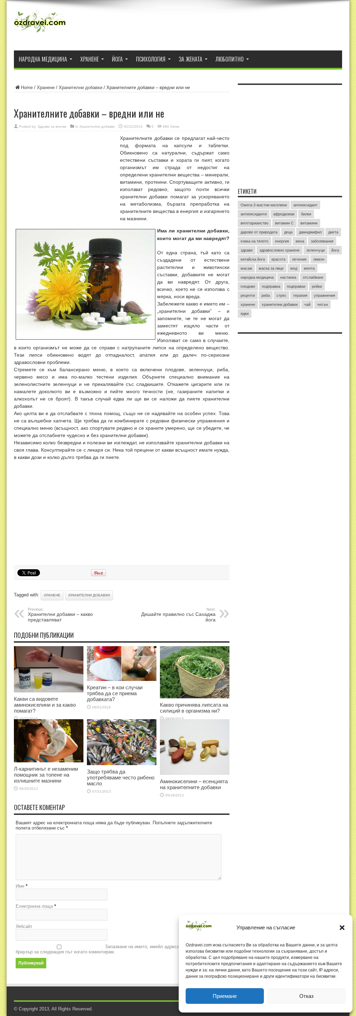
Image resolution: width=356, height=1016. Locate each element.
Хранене (89, 59)
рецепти (248, 295)
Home (27, 87)
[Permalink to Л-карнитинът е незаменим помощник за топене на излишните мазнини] (48, 760)
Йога (117, 59)
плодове (248, 286)
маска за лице (271, 268)
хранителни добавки (89, 595)
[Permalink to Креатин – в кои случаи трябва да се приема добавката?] (121, 679)
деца (288, 232)
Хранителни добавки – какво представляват (60, 614)
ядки (245, 313)
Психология (150, 59)
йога (335, 250)
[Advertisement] (66, 179)
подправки (296, 286)
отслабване (313, 277)
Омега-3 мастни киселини (264, 205)
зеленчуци (315, 250)
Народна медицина (43, 59)
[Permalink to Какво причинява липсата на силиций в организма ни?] (194, 696)
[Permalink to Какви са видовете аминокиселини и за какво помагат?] (48, 690)
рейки (317, 286)
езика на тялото (254, 241)
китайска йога (253, 259)
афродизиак (283, 214)
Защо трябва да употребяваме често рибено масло (120, 777)
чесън (322, 304)
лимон (318, 259)
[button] (342, 927)
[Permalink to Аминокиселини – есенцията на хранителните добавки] (194, 773)
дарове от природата (259, 232)
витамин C (284, 223)
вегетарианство (254, 223)
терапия (300, 295)
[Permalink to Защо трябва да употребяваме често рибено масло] (121, 763)
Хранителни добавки (80, 87)
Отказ (306, 996)
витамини (308, 223)
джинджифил (310, 232)
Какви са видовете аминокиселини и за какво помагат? (45, 705)
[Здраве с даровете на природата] (40, 33)
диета (333, 232)
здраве (247, 250)
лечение (299, 259)
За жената (190, 59)
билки (306, 214)
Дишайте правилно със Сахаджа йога (178, 614)
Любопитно (230, 59)
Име (20, 886)
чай (307, 304)
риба (265, 295)
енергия (282, 241)
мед (293, 268)
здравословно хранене (279, 250)
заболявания (322, 241)
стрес (281, 295)
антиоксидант (305, 205)
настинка (288, 277)
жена (300, 241)
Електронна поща (34, 906)
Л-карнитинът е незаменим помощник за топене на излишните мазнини (46, 775)
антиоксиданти (254, 214)
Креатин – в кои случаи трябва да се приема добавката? (115, 693)
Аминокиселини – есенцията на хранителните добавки (194, 784)
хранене (52, 595)
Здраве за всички (52, 126)
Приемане (225, 996)
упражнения (324, 295)
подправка (271, 286)
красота (278, 259)
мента (309, 268)
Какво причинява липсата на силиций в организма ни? (194, 708)
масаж (246, 268)
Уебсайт (24, 926)
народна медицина (257, 277)
